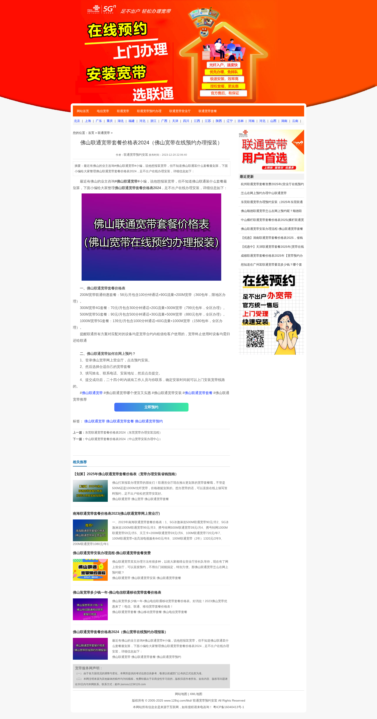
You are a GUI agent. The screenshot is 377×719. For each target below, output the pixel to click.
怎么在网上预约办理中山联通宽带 (264, 193)
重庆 (110, 121)
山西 (273, 121)
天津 (175, 121)
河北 (142, 121)
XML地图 (196, 694)
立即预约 (151, 407)
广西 (164, 121)
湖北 (121, 121)
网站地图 (181, 694)
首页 (91, 133)
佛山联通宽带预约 (149, 421)
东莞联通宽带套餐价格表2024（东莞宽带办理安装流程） (123, 432)
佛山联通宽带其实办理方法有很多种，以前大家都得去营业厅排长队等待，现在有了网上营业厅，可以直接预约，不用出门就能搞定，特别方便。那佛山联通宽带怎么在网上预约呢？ (170, 567)
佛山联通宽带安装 (143, 578)
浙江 (153, 121)
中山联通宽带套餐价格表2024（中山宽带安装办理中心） (123, 439)
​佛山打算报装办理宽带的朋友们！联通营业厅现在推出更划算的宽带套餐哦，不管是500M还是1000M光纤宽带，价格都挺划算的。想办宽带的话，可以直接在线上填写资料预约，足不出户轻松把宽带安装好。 (169, 488)
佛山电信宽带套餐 (175, 612)
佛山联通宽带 (92, 393)
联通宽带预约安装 (136, 154)
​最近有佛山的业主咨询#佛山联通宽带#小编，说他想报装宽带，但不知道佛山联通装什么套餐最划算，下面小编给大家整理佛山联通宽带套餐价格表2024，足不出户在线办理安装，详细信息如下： (170, 646)
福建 (132, 121)
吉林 (241, 121)
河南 (251, 121)
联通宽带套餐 (208, 111)
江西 (197, 121)
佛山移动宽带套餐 (149, 612)
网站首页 (83, 111)
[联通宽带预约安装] (271, 353)
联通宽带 (123, 111)
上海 (88, 121)
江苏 (208, 121)
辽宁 (230, 121)
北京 (77, 121)
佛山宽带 (137, 499)
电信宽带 (103, 111)
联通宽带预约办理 (149, 111)
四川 (186, 121)
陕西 (219, 121)
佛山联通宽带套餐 (198, 393)
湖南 (284, 121)
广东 (99, 121)
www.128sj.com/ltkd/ (178, 700)
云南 (295, 121)
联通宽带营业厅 (180, 111)
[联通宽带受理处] (271, 170)
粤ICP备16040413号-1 (228, 707)
